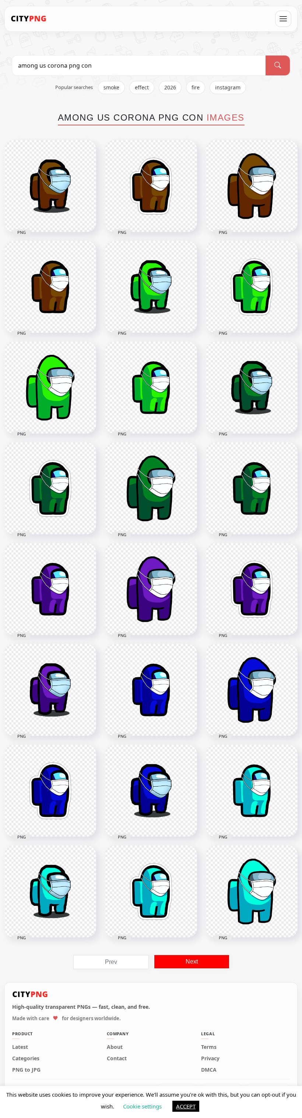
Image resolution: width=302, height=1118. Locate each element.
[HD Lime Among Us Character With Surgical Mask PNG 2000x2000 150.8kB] (151, 287)
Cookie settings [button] (142, 1106)
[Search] (278, 65)
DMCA (209, 1070)
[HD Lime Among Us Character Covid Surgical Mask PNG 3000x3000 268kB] (50, 388)
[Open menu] (283, 19)
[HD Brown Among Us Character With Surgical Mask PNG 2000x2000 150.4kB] (50, 186)
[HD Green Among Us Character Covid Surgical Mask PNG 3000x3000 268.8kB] (151, 488)
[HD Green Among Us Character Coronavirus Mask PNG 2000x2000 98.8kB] (252, 488)
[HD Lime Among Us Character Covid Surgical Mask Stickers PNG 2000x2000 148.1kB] (252, 287)
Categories (25, 1058)
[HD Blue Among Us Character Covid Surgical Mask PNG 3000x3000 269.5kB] (252, 690)
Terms (209, 1047)
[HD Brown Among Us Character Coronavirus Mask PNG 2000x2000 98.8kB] (50, 287)
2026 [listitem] (170, 87)
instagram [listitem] (227, 87)
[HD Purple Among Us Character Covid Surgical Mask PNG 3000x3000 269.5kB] (151, 589)
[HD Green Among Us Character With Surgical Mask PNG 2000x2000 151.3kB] (252, 388)
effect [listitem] (142, 87)
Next (192, 961)
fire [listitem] (196, 87)
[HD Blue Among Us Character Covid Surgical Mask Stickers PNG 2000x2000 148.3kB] (50, 791)
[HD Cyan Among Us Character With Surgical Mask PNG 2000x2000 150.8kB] (50, 891)
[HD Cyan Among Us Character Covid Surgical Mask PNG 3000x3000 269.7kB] (252, 891)
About (115, 1047)
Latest (20, 1047)
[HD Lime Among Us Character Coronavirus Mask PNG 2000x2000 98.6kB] (151, 388)
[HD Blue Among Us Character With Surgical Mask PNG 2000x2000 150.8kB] (151, 791)
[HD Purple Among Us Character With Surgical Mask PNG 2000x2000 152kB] (50, 690)
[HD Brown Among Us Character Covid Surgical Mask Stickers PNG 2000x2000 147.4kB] (151, 186)
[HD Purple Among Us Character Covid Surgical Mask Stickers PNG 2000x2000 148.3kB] (252, 589)
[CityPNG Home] (29, 19)
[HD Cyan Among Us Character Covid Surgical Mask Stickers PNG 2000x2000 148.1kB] (151, 891)
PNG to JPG (26, 1070)
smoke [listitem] (111, 87)
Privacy (210, 1058)
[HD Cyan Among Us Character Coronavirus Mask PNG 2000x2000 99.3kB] (252, 791)
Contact (117, 1058)
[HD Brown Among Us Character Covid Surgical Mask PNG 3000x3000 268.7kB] (252, 186)
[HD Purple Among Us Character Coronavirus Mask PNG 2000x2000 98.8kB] (50, 589)
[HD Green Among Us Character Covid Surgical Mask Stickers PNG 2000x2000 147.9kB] (50, 488)
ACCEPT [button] (186, 1106)
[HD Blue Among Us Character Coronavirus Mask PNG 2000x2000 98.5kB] (151, 690)
